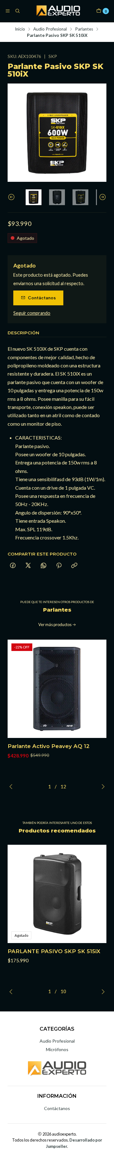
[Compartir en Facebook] (13, 566)
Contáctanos (42, 297)
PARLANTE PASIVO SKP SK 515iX (54, 951)
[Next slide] (101, 197)
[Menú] (7, 11)
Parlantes (84, 29)
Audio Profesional (50, 29)
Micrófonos (57, 1049)
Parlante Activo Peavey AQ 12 (49, 746)
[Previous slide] (12, 197)
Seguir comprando (31, 313)
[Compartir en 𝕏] (28, 566)
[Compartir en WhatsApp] (43, 566)
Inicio (20, 29)
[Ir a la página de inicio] (58, 11)
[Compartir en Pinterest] (59, 566)
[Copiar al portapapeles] (74, 566)
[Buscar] (17, 11)
